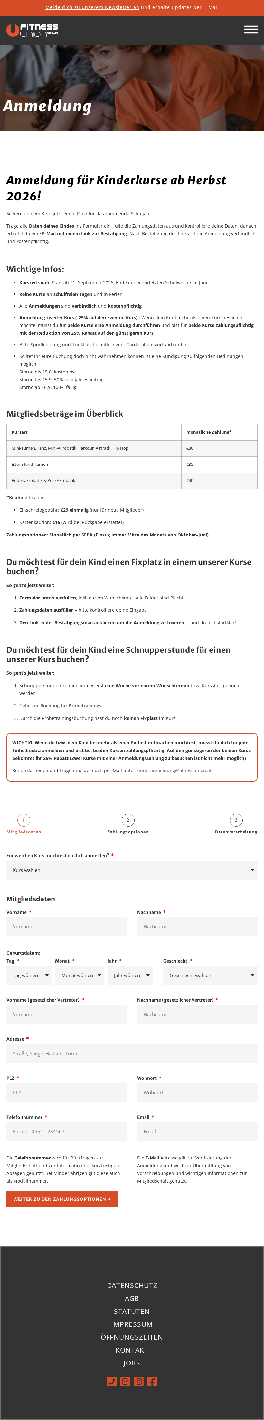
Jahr (113, 961)
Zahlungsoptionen (127, 832)
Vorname (17, 912)
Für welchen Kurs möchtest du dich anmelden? (58, 856)
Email (143, 1117)
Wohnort (147, 1078)
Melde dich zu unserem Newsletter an (92, 7)
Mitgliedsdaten (23, 832)
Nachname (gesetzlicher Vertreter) (176, 1000)
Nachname (149, 912)
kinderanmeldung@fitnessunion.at (174, 770)
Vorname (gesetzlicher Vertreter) (43, 1000)
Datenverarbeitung (236, 832)
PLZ (10, 1078)
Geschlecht (175, 961)
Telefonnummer (24, 1117)
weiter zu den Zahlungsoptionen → (62, 1199)
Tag (10, 961)
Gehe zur (60, 705)
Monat (63, 961)
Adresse (15, 1039)
